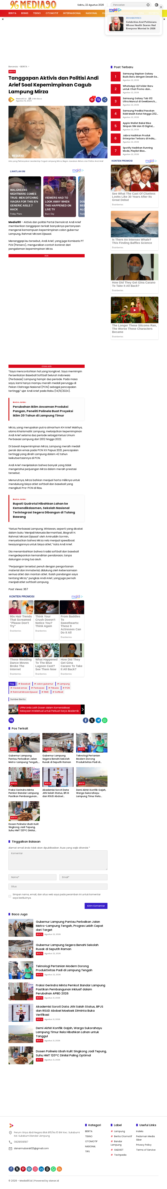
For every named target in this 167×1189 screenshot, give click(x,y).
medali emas (20, 687)
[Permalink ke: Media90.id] (12, 100)
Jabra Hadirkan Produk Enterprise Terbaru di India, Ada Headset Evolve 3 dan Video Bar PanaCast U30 (139, 137)
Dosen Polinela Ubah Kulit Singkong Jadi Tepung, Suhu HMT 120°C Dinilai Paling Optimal (23, 827)
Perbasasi (39, 687)
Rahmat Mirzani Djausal (25, 692)
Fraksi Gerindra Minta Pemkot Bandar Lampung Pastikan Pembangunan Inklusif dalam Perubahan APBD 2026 (23, 793)
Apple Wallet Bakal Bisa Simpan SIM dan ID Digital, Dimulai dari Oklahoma (138, 125)
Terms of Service (146, 1149)
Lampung (65, 683)
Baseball (25, 683)
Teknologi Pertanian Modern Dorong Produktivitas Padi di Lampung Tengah (88, 759)
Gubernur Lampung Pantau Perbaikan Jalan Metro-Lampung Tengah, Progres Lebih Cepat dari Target (23, 759)
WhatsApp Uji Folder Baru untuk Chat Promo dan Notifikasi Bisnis (138, 88)
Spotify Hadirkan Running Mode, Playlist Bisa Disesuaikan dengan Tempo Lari (139, 149)
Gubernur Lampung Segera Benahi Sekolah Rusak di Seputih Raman (56, 759)
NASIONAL (90, 1146)
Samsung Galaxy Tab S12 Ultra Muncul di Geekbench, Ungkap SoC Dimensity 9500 (139, 100)
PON (67, 687)
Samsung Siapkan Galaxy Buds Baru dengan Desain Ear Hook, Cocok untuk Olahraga (140, 75)
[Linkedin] (41, 1169)
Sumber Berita (17, 699)
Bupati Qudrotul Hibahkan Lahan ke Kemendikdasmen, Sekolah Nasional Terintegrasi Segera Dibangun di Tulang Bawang (44, 510)
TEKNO (88, 1136)
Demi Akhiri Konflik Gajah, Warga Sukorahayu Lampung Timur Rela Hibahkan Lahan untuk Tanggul (91, 793)
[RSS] (59, 1169)
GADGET (118, 1149)
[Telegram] (98, 720)
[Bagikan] (104, 99)
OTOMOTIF (91, 1141)
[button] (148, 4)
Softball (59, 692)
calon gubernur (45, 683)
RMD (46, 692)
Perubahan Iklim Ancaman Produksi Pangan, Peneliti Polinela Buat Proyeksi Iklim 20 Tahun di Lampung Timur (43, 411)
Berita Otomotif (123, 1136)
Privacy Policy (144, 1144)
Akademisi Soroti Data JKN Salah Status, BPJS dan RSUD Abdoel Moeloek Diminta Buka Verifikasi (55, 793)
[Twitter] (92, 720)
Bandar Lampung (116, 1143)
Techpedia (120, 1154)
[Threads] (47, 1169)
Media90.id (21, 99)
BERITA (12, 71)
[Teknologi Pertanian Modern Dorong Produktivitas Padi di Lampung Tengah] (91, 743)
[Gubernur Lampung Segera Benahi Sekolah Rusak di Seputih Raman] (58, 743)
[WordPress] (29, 1169)
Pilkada (55, 687)
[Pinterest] (23, 1169)
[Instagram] (35, 1169)
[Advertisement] (87, 40)
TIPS (87, 1151)
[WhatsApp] (104, 720)
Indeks (139, 1131)
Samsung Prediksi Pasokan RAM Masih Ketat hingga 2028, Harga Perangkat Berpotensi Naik (141, 112)
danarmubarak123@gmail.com (31, 1148)
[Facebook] (85, 720)
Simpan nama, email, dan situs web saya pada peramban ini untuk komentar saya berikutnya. (57, 896)
